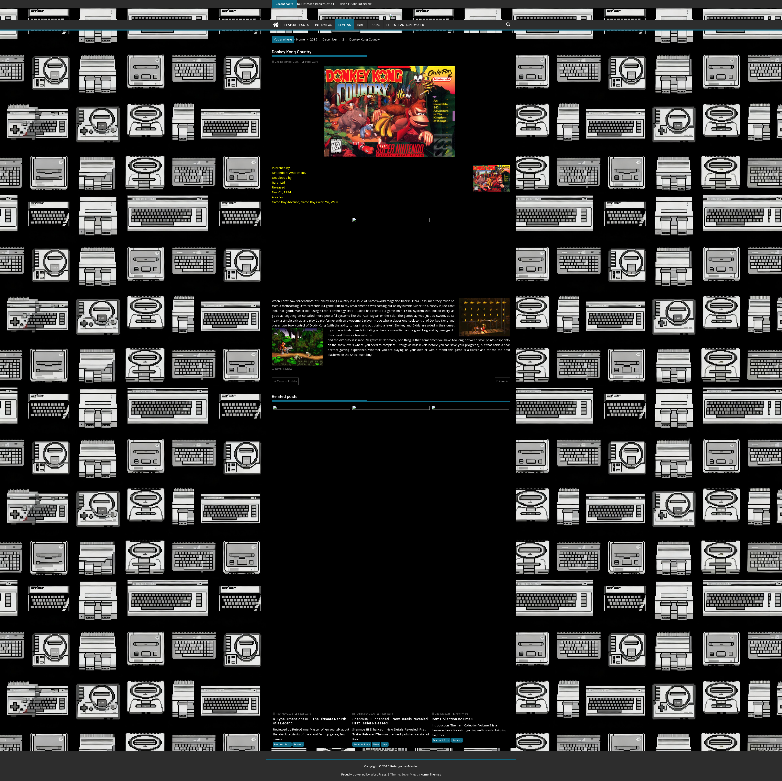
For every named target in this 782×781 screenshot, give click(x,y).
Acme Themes (431, 774)
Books (375, 25)
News (278, 368)
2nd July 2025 (442, 713)
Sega (384, 744)
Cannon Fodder (287, 381)
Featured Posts (296, 25)
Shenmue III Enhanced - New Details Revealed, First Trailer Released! (340, 4)
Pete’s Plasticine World (405, 25)
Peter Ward (311, 62)
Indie (360, 25)
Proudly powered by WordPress (364, 774)
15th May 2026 (284, 713)
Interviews (323, 25)
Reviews (344, 25)
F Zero (500, 381)
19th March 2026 (365, 713)
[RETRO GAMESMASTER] (275, 24)
